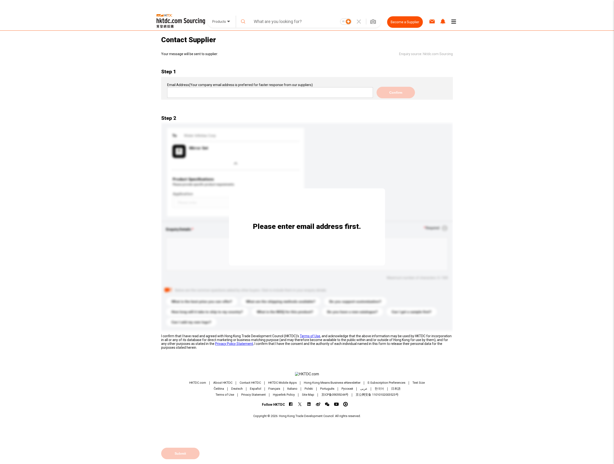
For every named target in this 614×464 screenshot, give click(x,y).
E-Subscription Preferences (386, 382)
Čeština (219, 388)
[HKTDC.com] (307, 374)
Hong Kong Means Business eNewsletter (332, 382)
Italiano (292, 388)
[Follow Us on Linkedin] (309, 404)
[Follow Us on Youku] (345, 404)
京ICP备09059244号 (334, 394)
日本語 (396, 388)
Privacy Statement (253, 394)
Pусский (347, 388)
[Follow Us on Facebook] (291, 404)
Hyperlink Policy (284, 394)
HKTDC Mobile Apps (282, 382)
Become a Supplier (405, 22)
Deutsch (237, 388)
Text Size (419, 382)
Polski (309, 388)
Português (327, 388)
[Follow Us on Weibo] (318, 404)
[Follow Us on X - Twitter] (300, 404)
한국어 (379, 388)
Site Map (308, 394)
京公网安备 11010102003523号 (377, 394)
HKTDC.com (197, 382)
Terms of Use (310, 336)
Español (255, 388)
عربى (363, 388)
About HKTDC (222, 382)
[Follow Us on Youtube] (336, 404)
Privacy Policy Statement (234, 344)
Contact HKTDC (250, 382)
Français (274, 388)
